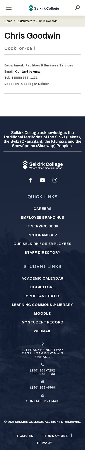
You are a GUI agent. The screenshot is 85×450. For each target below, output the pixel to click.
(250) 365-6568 (42, 387)
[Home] (44, 8)
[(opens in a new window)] (30, 180)
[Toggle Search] (77, 7)
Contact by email (28, 71)
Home (8, 21)
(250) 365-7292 (42, 370)
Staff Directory (26, 21)
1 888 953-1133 (42, 374)
